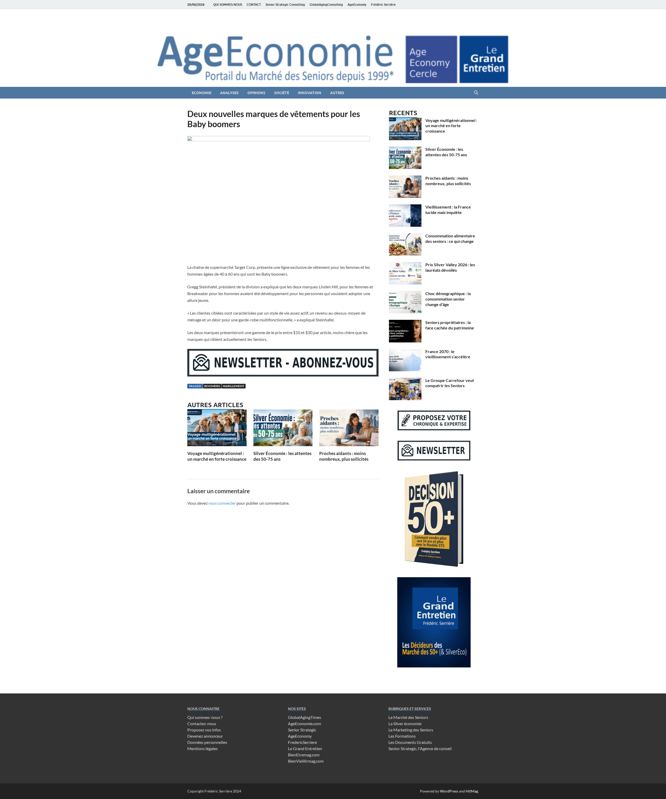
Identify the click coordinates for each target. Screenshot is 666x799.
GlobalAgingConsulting (326, 5)
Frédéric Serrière (383, 5)
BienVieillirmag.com (306, 760)
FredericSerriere (302, 742)
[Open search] (476, 93)
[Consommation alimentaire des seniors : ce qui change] (405, 236)
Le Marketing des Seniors (410, 729)
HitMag (472, 791)
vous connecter (222, 503)
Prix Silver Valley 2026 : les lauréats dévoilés (450, 267)
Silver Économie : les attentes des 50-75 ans (446, 152)
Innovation (309, 93)
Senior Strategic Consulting (285, 5)
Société (281, 93)
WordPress (449, 791)
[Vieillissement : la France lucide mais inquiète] (405, 207)
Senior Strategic (302, 729)
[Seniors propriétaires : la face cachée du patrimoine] (405, 322)
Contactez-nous (201, 723)
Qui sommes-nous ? (204, 717)
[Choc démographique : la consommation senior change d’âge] (405, 293)
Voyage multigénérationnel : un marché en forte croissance (216, 456)
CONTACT (254, 5)
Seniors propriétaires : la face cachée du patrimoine (449, 325)
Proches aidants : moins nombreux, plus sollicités (343, 456)
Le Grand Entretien (305, 748)
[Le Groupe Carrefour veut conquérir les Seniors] (405, 380)
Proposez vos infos (204, 729)
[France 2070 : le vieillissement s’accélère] (405, 351)
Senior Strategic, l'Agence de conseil (420, 748)
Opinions (256, 93)
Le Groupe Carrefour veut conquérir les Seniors (449, 383)
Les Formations (402, 735)
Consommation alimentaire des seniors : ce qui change (450, 238)
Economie (201, 93)
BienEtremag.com (303, 754)
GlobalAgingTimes (304, 717)
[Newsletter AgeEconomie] (283, 374)
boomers (212, 386)
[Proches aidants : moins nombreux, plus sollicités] (349, 429)
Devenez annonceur (205, 735)
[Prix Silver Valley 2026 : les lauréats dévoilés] (405, 265)
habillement (233, 386)
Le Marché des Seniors (408, 717)
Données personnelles (207, 742)
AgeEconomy (357, 5)
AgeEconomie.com (304, 723)
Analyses (229, 93)
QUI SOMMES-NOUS (227, 5)
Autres (337, 93)
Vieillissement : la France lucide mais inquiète (448, 209)
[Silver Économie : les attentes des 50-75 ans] (283, 429)
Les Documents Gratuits (410, 742)
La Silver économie (404, 723)
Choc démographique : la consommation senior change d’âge (448, 299)
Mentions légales (202, 748)
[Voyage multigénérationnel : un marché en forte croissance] (217, 429)
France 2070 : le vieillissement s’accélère (447, 354)
